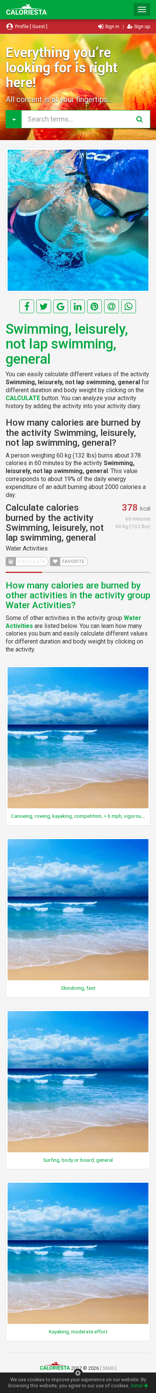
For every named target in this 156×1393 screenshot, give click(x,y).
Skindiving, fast (78, 988)
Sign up (141, 26)
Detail (137, 1385)
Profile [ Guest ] (30, 26)
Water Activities (27, 548)
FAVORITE (72, 561)
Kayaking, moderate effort (78, 1331)
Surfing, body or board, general (78, 1160)
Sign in (112, 26)
